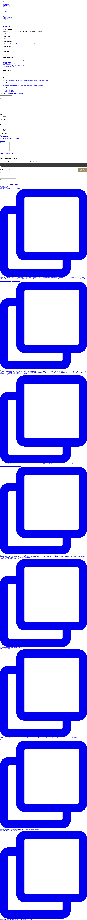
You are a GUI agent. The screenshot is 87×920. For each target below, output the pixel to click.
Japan (28, 48)
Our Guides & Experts (7, 5)
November (32, 53)
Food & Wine (14, 80)
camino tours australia (16, 85)
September (24, 53)
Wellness (36, 43)
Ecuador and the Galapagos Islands (16, 48)
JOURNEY (6, 26)
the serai (22, 85)
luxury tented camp (39, 85)
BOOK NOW (5, 93)
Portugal (30, 48)
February (7, 53)
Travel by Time (6, 20)
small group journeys (7, 38)
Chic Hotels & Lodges (7, 80)
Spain (33, 48)
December (36, 53)
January (4, 53)
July (18, 53)
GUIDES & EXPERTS (9, 63)
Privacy (12, 184)
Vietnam (46, 48)
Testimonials (5, 8)
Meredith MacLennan (9, 91)
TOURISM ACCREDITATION (13, 65)
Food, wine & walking (7, 43)
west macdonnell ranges (7, 85)
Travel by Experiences (7, 18)
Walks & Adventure (37, 80)
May (15, 53)
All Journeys (5, 16)
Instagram (4, 187)
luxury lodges (32, 85)
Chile (8, 48)
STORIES (6, 68)
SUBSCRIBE (16, 93)
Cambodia (5, 48)
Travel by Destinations (7, 19)
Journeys (6, 33)
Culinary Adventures (16, 43)
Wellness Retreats (44, 80)
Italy (26, 48)
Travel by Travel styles (7, 17)
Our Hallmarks (6, 4)
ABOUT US (6, 55)
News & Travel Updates (22, 80)
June (17, 53)
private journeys (14, 38)
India (24, 48)
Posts (5, 75)
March (10, 53)
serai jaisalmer (27, 85)
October (28, 53)
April (13, 53)
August (20, 53)
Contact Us (5, 11)
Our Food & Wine (6, 6)
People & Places (30, 80)
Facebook (4, 186)
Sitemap (16, 184)
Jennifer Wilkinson (9, 90)
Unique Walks (23, 43)
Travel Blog (5, 10)
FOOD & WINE (7, 64)
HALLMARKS (7, 62)
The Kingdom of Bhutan (40, 48)
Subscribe (82, 170)
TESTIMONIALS (8, 66)
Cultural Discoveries (30, 43)
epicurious (2, 24)
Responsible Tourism (7, 7)
